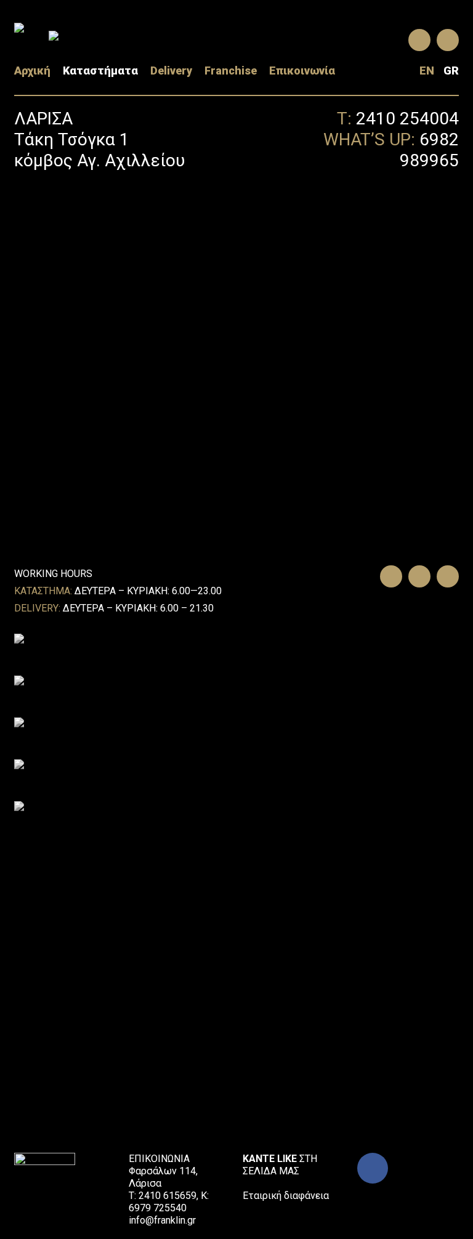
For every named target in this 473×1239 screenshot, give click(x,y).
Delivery (171, 70)
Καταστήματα (100, 70)
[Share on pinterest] (445, 577)
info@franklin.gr (162, 1220)
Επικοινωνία (302, 70)
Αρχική (32, 70)
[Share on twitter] (416, 577)
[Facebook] (372, 1168)
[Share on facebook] (388, 577)
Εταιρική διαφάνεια (286, 1195)
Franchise (230, 70)
